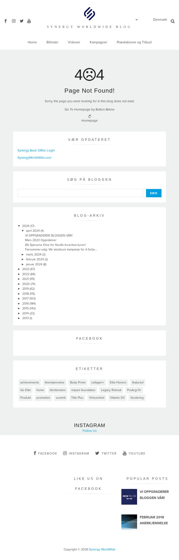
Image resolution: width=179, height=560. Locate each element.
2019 (26, 289)
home (40, 390)
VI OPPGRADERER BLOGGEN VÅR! (48, 235)
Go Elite (25, 390)
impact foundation (83, 390)
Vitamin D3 (117, 398)
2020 (26, 284)
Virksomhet (96, 398)
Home (32, 42)
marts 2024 (34, 254)
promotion (43, 398)
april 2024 (33, 231)
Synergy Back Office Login (36, 150)
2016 (26, 303)
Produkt (25, 398)
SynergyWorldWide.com (34, 158)
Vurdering (137, 398)
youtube (137, 453)
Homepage (89, 121)
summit (60, 398)
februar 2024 (35, 259)
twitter (109, 453)
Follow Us (90, 431)
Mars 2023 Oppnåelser (41, 240)
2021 (26, 279)
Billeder (52, 42)
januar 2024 (34, 264)
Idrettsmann (58, 390)
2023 (26, 269)
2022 (26, 274)
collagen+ (97, 382)
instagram (79, 453)
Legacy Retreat (111, 390)
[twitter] (23, 20)
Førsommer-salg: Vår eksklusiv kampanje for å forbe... (61, 249)
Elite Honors (118, 382)
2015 (26, 308)
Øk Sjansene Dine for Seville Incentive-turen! (55, 245)
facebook (47, 453)
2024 (26, 226)
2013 (26, 318)
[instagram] (15, 20)
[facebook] (7, 20)
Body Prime (78, 382)
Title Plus (77, 398)
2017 (25, 298)
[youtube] (30, 20)
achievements (29, 382)
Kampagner (98, 42)
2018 (26, 294)
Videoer (74, 42)
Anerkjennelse (54, 382)
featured (137, 382)
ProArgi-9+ (134, 390)
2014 (26, 313)
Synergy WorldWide (102, 549)
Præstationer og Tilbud (134, 42)
